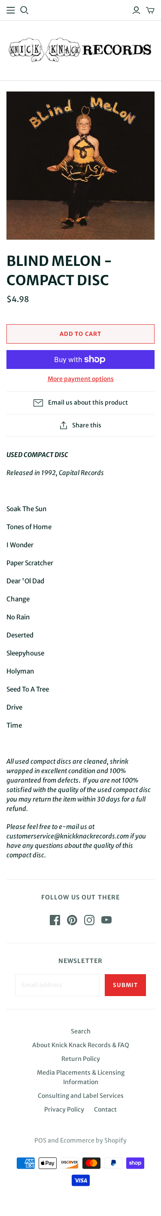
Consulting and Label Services (81, 1096)
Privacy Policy (64, 1109)
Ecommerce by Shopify (93, 1140)
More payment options (81, 379)
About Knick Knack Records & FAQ (80, 1045)
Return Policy (80, 1059)
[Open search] (24, 10)
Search (81, 1031)
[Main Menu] (10, 10)
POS (40, 1140)
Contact (105, 1109)
